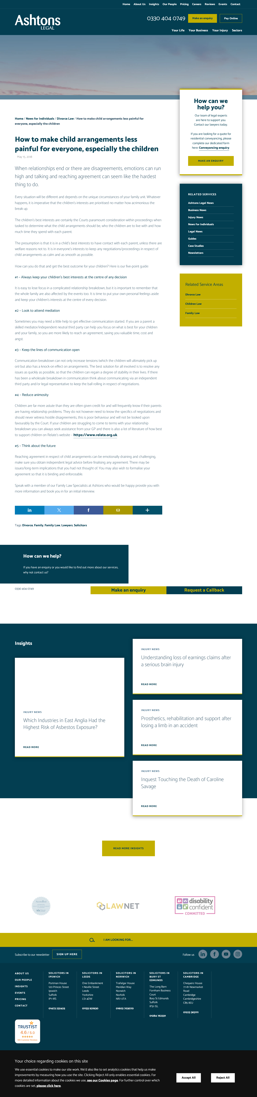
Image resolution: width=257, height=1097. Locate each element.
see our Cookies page (102, 1080)
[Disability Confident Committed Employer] (128, 906)
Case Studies (196, 246)
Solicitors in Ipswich (59, 975)
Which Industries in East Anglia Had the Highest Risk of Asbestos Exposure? (64, 724)
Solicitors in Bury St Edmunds (159, 976)
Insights (154, 4)
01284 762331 (157, 1015)
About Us (139, 4)
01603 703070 (125, 1008)
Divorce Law (65, 118)
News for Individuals (40, 118)
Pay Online (231, 18)
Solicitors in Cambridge (193, 975)
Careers (196, 4)
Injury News (195, 217)
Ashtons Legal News (201, 203)
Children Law (193, 304)
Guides (192, 238)
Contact (235, 4)
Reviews (210, 4)
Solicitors (80, 525)
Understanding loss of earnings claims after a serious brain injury (186, 661)
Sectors (237, 30)
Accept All (189, 1077)
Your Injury (220, 30)
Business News (197, 210)
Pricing (184, 4)
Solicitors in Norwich (126, 975)
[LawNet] (51, 906)
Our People (170, 4)
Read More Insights (128, 848)
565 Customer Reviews (27, 1040)
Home (126, 4)
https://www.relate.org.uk (95, 435)
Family (38, 525)
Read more (31, 747)
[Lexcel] (205, 906)
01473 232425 (57, 1008)
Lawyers (67, 525)
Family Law (52, 525)
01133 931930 (90, 1008)
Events (223, 4)
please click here (49, 1086)
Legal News (195, 231)
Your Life (178, 30)
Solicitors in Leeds (92, 975)
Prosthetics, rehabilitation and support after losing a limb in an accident (186, 722)
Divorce (27, 525)
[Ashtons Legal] (37, 22)
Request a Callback (204, 590)
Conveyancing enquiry (214, 147)
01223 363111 (190, 1012)
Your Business (198, 30)
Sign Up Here (67, 954)
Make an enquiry (202, 18)
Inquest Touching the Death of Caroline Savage (182, 783)
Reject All (223, 1077)
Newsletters (195, 253)
